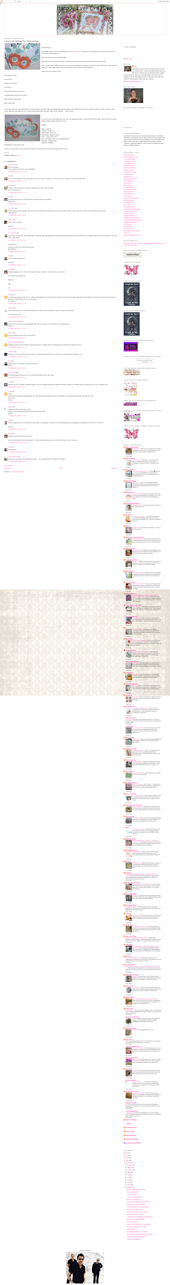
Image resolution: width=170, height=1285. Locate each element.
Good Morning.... (130, 1010)
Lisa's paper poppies (129, 187)
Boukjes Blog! (129, 571)
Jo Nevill (10, 269)
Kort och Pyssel (130, 737)
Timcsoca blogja (130, 1131)
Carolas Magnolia (130, 1112)
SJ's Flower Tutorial (129, 213)
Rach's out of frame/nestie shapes (132, 209)
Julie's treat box (127, 185)
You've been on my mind (138, 773)
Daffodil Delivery (136, 863)
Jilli (9, 176)
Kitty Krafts (129, 1069)
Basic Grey (134, 245)
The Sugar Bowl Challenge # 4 (134, 1209)
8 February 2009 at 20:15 (17, 338)
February (129, 1187)
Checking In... (135, 915)
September (130, 1170)
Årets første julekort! (137, 806)
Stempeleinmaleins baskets (130, 222)
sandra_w (10, 219)
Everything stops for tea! (138, 727)
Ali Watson (11, 351)
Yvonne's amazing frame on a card (132, 235)
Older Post (114, 468)
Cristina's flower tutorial (130, 161)
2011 (127, 1155)
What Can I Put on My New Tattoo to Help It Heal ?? (145, 998)
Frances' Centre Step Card (130, 172)
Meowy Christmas (136, 460)
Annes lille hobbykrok (131, 684)
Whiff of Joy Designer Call (133, 1199)
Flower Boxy (135, 696)
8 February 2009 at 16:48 (17, 290)
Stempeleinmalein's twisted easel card (133, 220)
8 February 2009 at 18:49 (17, 317)
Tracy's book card (128, 228)
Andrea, (10, 332)
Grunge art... (129, 719)
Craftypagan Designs (131, 905)
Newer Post (7, 468)
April (128, 1182)
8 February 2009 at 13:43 (17, 240)
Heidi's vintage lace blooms (130, 178)
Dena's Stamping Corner (132, 661)
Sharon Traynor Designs (14, 321)
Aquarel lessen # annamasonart (139, 640)
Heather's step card (128, 176)
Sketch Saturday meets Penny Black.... (136, 1219)
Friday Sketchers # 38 (132, 1221)
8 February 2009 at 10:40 (17, 192)
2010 (127, 1158)
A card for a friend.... (132, 1194)
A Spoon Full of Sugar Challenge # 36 (136, 1236)
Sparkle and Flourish (131, 1057)
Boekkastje (135, 976)
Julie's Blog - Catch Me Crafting (134, 537)
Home (60, 468)
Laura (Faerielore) (12, 456)
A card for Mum (136, 987)
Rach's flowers (127, 204)
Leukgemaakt (129, 672)
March (129, 1184)
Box (127, 1104)
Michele (10, 406)
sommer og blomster (137, 761)
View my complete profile (132, 81)
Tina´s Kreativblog (131, 794)
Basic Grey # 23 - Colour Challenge (136, 1204)
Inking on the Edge (131, 650)
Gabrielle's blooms (128, 174)
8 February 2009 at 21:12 (17, 347)
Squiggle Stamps (147, 243)
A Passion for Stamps (136, 243)
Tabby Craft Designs (131, 1119)
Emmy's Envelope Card (130, 167)
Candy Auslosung (136, 618)
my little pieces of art (131, 782)
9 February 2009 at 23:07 (17, 429)
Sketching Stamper (131, 593)
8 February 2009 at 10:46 (17, 228)
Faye (9, 447)
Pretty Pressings (130, 816)
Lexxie (10, 294)
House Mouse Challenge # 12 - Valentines (137, 1231)
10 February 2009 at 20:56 (17, 442)
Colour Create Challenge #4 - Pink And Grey (138, 1202)
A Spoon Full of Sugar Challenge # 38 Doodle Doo (140, 1216)
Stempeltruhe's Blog (131, 749)
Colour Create (76, 51)
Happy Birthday (136, 550)
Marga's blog (129, 639)
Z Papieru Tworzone (131, 1127)
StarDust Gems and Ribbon (133, 1143)
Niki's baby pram (128, 196)
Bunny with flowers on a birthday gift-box (142, 884)
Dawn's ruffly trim (128, 163)
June (128, 1177)
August (129, 1172)
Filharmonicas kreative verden (134, 805)
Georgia (10, 185)
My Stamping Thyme (131, 850)
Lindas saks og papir (131, 1028)
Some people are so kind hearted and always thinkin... (140, 1234)
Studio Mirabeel (130, 706)
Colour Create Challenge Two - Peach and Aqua (21, 41)
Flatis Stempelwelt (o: (131, 616)
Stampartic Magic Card (129, 215)
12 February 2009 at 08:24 (17, 461)
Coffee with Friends (137, 493)
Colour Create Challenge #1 (134, 1239)
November (130, 1165)
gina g (9, 433)
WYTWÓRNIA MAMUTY (133, 503)
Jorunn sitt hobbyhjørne (132, 1139)
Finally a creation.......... (138, 1081)
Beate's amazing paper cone (130, 157)
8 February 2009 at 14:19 (17, 251)
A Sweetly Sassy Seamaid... (138, 516)
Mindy (127, 827)
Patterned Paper (130, 469)
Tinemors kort (129, 925)
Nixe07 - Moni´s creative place (134, 605)
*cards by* (128, 1123)
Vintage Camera (136, 1070)
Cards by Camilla (130, 582)
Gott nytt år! (135, 895)
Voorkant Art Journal (137, 572)
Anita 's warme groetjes (132, 447)
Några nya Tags (136, 739)
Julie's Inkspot (129, 771)
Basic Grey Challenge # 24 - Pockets (136, 1189)
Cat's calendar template (129, 159)
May (128, 1180)
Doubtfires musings (131, 1135)
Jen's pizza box (127, 183)
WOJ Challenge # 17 (132, 1229)
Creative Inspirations (157, 243)
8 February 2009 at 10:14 (17, 181)
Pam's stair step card (129, 200)
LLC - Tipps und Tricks (138, 795)
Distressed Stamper (131, 1080)
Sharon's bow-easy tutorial (130, 211)
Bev (9, 420)
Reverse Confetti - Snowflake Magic (141, 651)
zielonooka (128, 872)
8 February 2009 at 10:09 (17, 171)
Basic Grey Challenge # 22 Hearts (135, 1214)
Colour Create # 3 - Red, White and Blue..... (138, 1212)
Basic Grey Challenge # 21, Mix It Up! (136, 1226)
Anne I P (10, 308)
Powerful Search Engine (14, 342)
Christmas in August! (137, 629)
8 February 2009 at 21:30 (17, 368)
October (129, 1167)
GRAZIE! (134, 561)
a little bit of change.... (137, 784)
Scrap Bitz (128, 913)
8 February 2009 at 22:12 (17, 377)
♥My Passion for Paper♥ (132, 974)
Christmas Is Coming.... (131, 906)
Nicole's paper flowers (129, 194)
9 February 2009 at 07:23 (17, 402)
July (128, 1175)
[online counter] (128, 58)
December (130, 1162)
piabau (127, 526)
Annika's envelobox (129, 154)
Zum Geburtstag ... (136, 606)
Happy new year (136, 482)
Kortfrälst (128, 956)
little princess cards (131, 717)
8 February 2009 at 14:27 (17, 265)
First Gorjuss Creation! (132, 1192)
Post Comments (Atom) (17, 471)
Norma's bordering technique (131, 198)
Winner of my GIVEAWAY (138, 584)
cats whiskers (11, 208)
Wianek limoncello (137, 505)
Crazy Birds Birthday (137, 538)
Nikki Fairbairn (12, 372)
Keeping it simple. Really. (138, 1093)
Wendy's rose (127, 233)
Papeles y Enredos (130, 964)
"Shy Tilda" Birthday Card (138, 1048)
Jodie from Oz (129, 986)
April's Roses (129, 944)
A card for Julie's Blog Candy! (134, 1197)
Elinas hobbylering (131, 760)
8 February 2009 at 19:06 (17, 328)
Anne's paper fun (130, 548)
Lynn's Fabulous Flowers (130, 189)
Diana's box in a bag (129, 165)
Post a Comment (8, 465)
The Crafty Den (12, 233)
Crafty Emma (129, 1008)
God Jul (134, 1018)
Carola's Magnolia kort (132, 1111)
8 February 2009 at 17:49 (17, 303)
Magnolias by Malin (131, 1102)
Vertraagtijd (135, 674)
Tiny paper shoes (128, 226)
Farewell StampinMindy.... (138, 829)
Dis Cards (128, 861)
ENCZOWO (129, 695)
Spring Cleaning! (136, 1059)
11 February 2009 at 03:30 (17, 452)
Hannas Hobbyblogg (131, 894)
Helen (9, 361)
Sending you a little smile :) (133, 882)
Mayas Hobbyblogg (131, 481)
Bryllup (134, 1029)
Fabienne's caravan (128, 170)
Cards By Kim (129, 726)
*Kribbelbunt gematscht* (138, 750)
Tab (9, 196)
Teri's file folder (128, 224)
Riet (9, 256)
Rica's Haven (129, 1039)
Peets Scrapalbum (130, 458)
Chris (9, 382)
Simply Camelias (136, 851)
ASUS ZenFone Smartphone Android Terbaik (136, 937)
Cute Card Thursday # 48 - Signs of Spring (137, 1207)
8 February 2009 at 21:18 (17, 356)
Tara (135, 66)
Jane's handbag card (129, 180)
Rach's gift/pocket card (129, 207)
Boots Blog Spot (130, 492)
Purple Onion (135, 663)
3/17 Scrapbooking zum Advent (140, 708)
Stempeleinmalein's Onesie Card (132, 217)
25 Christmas (135, 818)
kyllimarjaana (11, 164)
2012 (127, 1153)
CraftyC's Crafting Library (133, 1046)
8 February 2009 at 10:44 (17, 215)
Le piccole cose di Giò (131, 559)
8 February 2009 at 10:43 (17, 204)
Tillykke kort (135, 527)
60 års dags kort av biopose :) (139, 926)
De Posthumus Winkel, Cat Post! (140, 471)
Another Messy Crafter (132, 1091)
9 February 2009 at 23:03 (17, 415)
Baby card (135, 685)
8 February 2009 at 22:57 (17, 387)
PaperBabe (128, 514)
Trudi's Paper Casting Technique (132, 230)
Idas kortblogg (129, 997)
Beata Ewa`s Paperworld (132, 1017)
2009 (127, 1160)
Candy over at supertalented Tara (134, 957)
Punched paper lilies (129, 202)
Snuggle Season (136, 448)
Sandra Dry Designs (131, 839)
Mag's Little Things (131, 936)
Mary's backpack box (129, 191)
